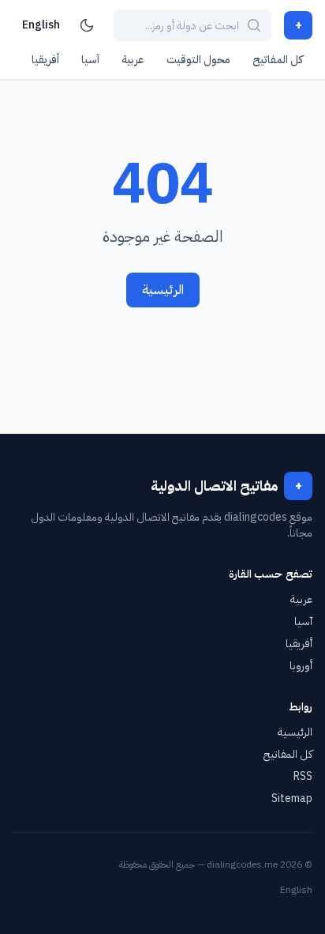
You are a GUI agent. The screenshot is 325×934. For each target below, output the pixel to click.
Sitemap (291, 798)
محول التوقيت (198, 59)
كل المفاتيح (277, 59)
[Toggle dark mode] (87, 25)
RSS (302, 776)
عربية (132, 59)
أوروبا (301, 665)
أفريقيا (45, 59)
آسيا (90, 59)
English (41, 25)
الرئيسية (163, 290)
